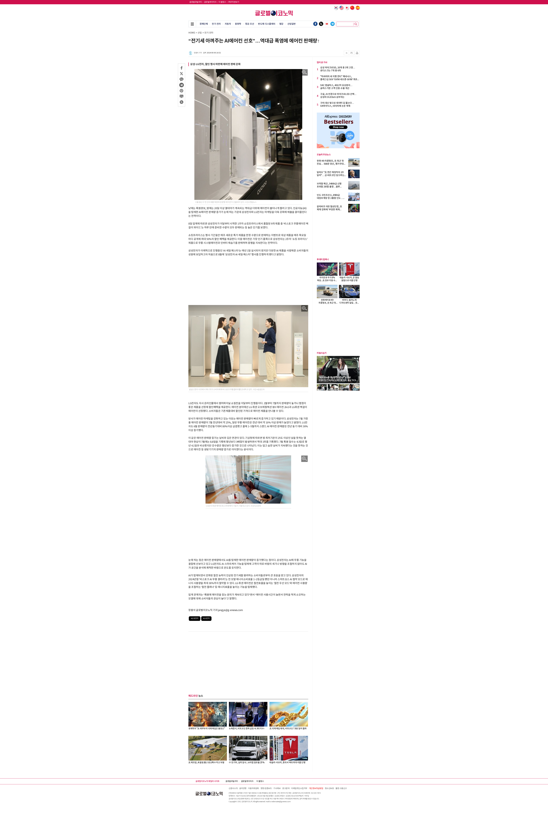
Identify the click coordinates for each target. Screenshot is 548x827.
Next (356, 370)
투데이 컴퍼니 (323, 259)
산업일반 (291, 24)
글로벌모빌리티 (195, 2)
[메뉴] (192, 24)
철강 (281, 24)
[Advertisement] (248, 281)
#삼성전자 (194, 618)
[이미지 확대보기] (304, 72)
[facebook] (315, 24)
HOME (191, 33)
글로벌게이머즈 (210, 2)
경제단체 (204, 24)
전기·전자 (216, 24)
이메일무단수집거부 (299, 788)
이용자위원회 (253, 788)
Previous (320, 370)
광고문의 (285, 788)
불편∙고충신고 (341, 788)
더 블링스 (222, 2)
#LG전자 (206, 618)
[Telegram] (332, 24)
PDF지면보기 (233, 2)
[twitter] (321, 24)
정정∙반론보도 (266, 788)
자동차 (228, 24)
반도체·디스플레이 (266, 24)
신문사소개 (233, 788)
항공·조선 (249, 24)
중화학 (238, 24)
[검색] (355, 24)
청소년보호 (329, 788)
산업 (200, 33)
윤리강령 (242, 788)
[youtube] (327, 24)
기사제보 (277, 788)
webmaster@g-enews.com (281, 802)
